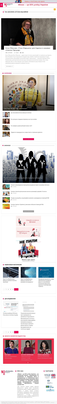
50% (7, 52)
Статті (17, 52)
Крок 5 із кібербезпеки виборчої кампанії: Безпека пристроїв (10, 280)
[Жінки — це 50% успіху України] (8, 5)
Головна (4, 10)
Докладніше (9, 66)
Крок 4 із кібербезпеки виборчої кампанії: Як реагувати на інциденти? (27, 280)
